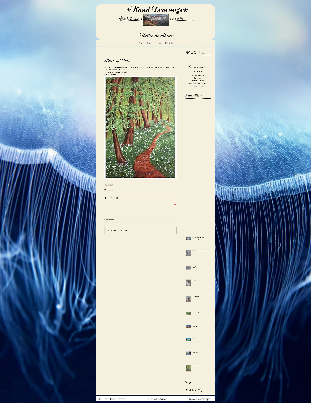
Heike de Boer (157, 35)
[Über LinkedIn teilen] (117, 198)
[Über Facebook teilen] (105, 198)
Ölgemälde (108, 190)
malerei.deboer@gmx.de (157, 399)
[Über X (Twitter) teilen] (111, 198)
